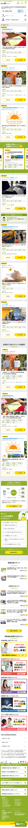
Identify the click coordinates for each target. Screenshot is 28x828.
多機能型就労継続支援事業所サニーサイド (13, 107)
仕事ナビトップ (3, 750)
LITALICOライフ (5, 803)
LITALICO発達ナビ (5, 802)
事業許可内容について (6, 817)
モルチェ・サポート (7, 265)
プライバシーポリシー (18, 812)
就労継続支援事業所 (10, 750)
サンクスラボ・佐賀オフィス (9, 177)
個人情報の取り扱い (5, 816)
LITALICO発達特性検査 (6, 805)
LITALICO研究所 (17, 805)
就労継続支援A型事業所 (19, 750)
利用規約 (3, 810)
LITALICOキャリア (18, 802)
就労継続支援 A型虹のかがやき (10, 227)
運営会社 (3, 819)
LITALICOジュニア (5, 800)
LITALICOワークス (18, 799)
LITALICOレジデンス (5, 806)
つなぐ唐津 (5, 304)
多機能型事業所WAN (7, 29)
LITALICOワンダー (18, 800)
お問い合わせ (4, 814)
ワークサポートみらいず (8, 68)
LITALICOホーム (5, 799)
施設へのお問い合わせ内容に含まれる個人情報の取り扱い (20, 814)
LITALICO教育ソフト (18, 803)
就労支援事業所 (10, 753)
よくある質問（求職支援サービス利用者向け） (7, 813)
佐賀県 (15, 753)
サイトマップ (17, 810)
